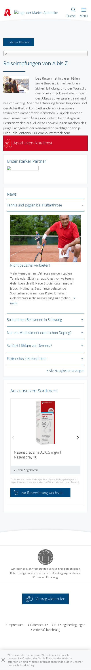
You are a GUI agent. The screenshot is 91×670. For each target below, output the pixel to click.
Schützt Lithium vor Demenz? (29, 345)
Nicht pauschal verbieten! (30, 265)
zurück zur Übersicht (19, 42)
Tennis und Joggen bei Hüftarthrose (34, 205)
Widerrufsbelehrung (46, 630)
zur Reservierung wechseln (42, 492)
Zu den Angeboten (26, 470)
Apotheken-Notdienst (32, 142)
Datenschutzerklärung (21, 665)
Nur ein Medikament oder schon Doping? (39, 332)
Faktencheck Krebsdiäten (26, 358)
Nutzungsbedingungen (69, 625)
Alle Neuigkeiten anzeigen (66, 370)
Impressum (15, 625)
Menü (84, 16)
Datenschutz (39, 625)
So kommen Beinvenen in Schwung (34, 319)
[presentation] (13, 438)
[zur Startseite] (36, 12)
